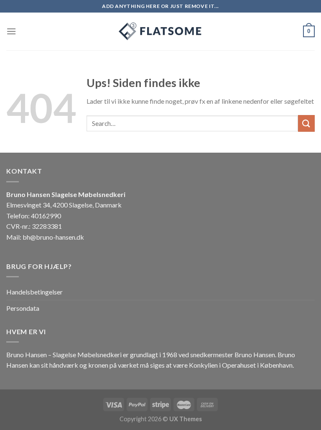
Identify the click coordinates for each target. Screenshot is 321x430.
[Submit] (306, 123)
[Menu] (11, 31)
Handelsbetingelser (34, 292)
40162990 (46, 216)
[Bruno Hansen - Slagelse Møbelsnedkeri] (160, 31)
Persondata (22, 308)
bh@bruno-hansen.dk (53, 237)
